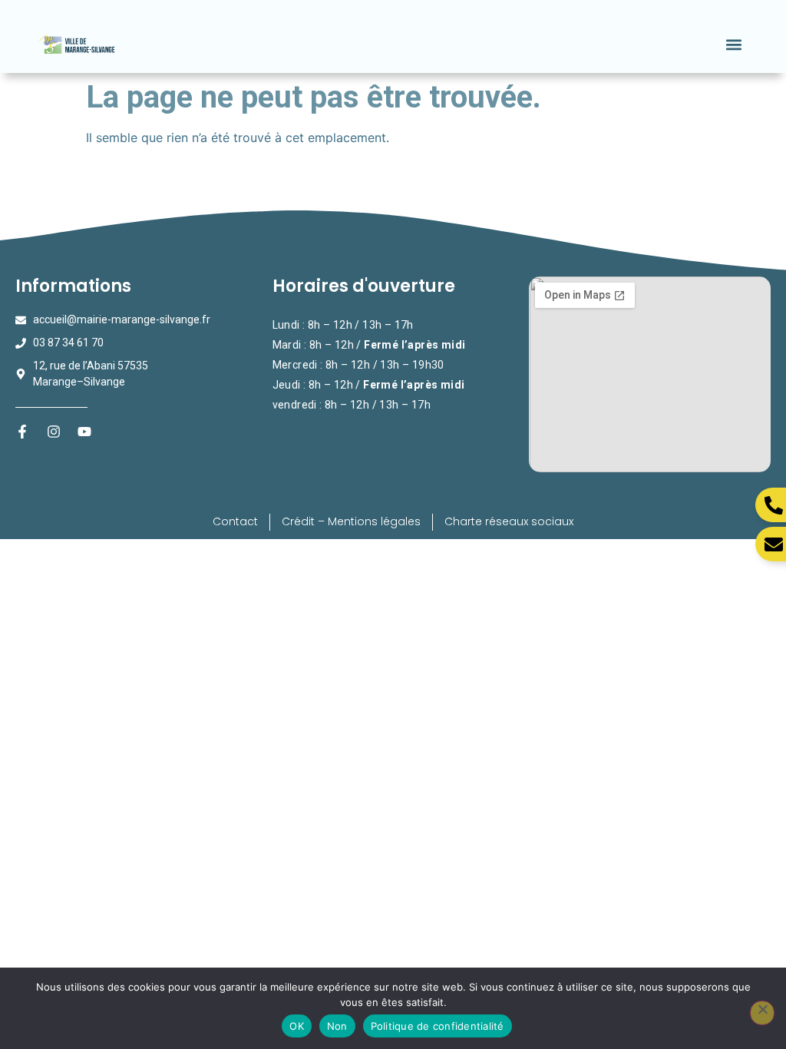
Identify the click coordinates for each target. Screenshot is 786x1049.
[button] (734, 44)
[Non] (762, 1013)
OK (296, 1026)
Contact (235, 521)
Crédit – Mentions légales (351, 521)
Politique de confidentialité (437, 1026)
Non (337, 1026)
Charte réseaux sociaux (508, 521)
